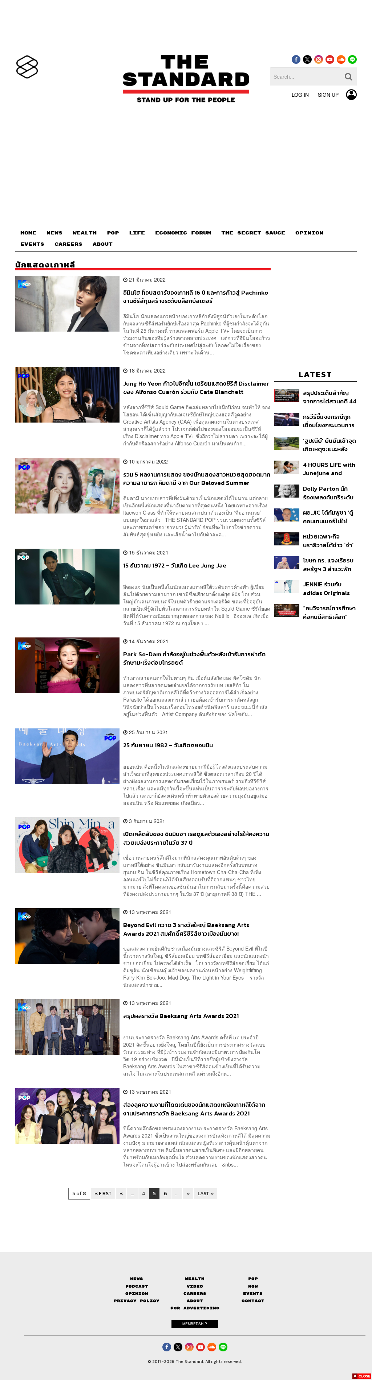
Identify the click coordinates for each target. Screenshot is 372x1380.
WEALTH (85, 233)
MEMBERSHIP (194, 1323)
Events (253, 1294)
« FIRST (103, 1193)
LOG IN (300, 94)
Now (253, 1286)
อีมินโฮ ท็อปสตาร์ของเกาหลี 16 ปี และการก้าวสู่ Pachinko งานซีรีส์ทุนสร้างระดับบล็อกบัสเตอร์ (195, 296)
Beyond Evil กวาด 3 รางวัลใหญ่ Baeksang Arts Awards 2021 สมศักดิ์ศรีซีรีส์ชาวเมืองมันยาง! (186, 929)
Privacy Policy (136, 1301)
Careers (194, 1294)
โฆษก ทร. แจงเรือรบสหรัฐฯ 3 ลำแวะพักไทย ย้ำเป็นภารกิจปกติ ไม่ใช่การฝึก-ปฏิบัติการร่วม (328, 564)
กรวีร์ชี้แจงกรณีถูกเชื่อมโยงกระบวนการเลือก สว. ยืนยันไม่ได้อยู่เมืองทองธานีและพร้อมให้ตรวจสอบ (329, 421)
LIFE (137, 233)
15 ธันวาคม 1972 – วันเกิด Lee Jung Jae (174, 565)
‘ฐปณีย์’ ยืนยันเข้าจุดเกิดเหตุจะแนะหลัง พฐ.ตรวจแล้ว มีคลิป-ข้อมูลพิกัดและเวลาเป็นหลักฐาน (329, 445)
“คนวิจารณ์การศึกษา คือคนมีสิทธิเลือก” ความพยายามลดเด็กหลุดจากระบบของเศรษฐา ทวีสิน (329, 612)
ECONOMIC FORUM (183, 233)
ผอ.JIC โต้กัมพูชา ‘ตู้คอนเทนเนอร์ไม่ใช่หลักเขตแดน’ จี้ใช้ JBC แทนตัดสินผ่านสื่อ (328, 516)
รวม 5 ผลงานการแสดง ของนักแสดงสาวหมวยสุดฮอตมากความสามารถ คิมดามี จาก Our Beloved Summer (196, 478)
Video (195, 1286)
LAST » (206, 1193)
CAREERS (68, 244)
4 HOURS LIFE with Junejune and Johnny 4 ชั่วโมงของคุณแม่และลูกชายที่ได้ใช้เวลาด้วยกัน (329, 469)
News (136, 1279)
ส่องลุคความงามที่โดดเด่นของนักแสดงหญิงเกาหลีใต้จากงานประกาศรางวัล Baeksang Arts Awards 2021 (194, 1109)
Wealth (195, 1279)
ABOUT (103, 244)
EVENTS (32, 244)
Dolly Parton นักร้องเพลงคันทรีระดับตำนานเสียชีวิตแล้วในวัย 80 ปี (328, 493)
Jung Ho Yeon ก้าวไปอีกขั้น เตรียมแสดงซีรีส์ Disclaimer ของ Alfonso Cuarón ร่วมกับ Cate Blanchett (196, 387)
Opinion (136, 1294)
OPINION (309, 233)
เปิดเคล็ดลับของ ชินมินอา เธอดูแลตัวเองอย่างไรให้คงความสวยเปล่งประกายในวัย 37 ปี (196, 838)
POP (113, 233)
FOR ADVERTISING (194, 1308)
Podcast (136, 1286)
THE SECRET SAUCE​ (253, 233)
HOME (28, 233)
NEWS (54, 233)
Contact (253, 1301)
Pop (253, 1279)
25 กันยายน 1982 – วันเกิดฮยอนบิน (168, 745)
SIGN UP (328, 94)
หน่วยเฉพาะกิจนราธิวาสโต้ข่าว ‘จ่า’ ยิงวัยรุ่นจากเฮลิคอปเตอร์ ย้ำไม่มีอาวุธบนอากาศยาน (328, 540)
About (195, 1301)
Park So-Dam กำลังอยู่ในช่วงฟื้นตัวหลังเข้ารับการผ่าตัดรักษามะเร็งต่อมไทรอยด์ (194, 658)
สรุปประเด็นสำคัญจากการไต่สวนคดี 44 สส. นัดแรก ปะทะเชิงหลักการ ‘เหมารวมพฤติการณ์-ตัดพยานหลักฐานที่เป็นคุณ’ (329, 397)
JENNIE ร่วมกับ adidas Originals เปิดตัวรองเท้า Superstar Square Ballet (328, 588)
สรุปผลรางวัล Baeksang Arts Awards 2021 (181, 1016)
